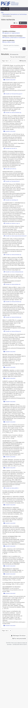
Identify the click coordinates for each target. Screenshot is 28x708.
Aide (16, 23)
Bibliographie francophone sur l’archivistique (15, 14)
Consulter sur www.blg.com (11, 200)
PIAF (2, 12)
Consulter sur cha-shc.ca (11, 148)
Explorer (23, 23)
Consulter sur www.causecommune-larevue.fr (15, 235)
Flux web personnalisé (20, 638)
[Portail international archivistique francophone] (14, 3)
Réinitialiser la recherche (19, 26)
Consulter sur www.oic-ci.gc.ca (12, 223)
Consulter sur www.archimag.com (13, 331)
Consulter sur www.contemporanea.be (14, 271)
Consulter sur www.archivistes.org (13, 112)
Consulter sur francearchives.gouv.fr (13, 93)
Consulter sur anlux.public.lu (11, 488)
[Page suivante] (10, 60)
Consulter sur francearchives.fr (12, 181)
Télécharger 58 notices (18, 635)
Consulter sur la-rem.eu (10, 168)
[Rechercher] (23, 48)
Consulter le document (10, 79)
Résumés (23, 60)
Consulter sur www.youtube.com (12, 284)
